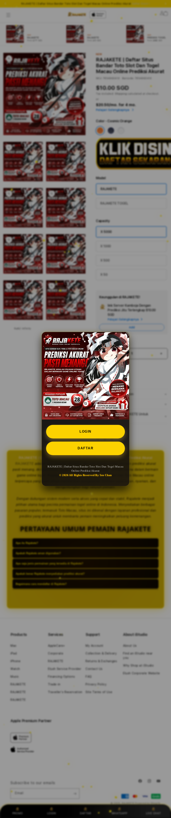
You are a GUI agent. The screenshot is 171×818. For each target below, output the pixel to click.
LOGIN (85, 431)
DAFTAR (85, 448)
